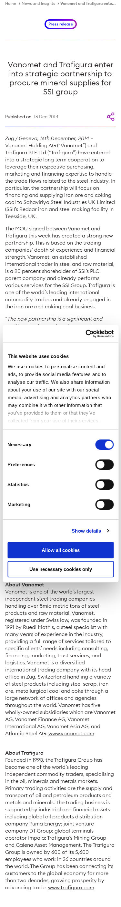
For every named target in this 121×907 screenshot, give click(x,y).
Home (10, 3)
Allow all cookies (61, 550)
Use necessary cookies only (60, 569)
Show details (86, 531)
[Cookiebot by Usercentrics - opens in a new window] (86, 334)
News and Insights (38, 3)
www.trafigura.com (71, 887)
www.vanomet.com (71, 733)
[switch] (104, 464)
